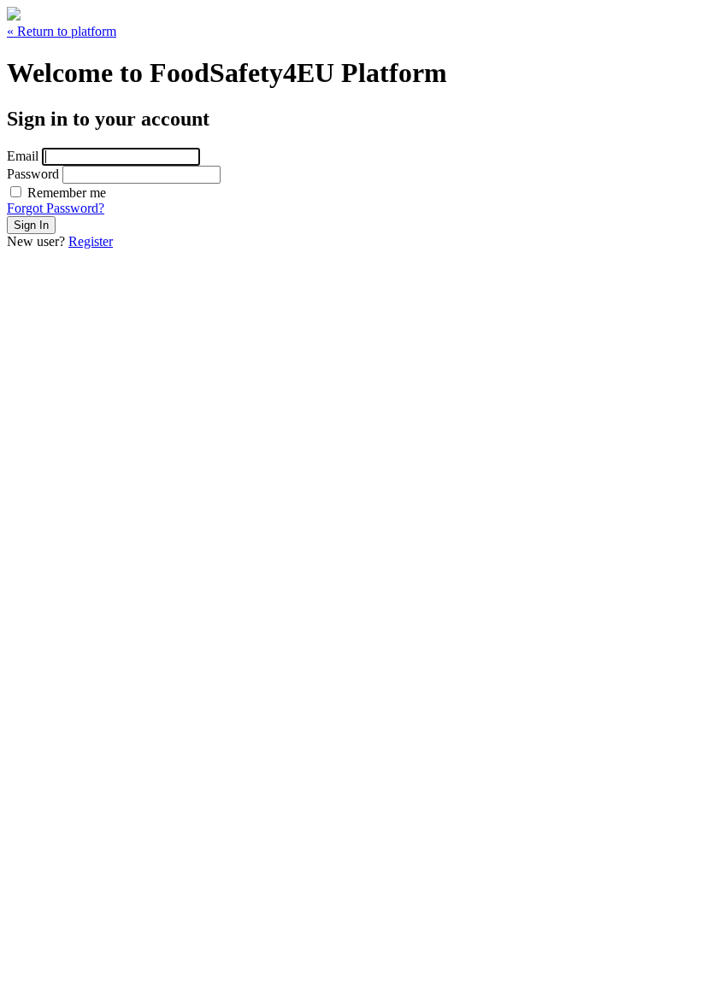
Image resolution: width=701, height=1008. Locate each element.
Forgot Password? (55, 208)
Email (22, 156)
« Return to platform (61, 31)
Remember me (65, 192)
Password (33, 174)
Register (90, 241)
